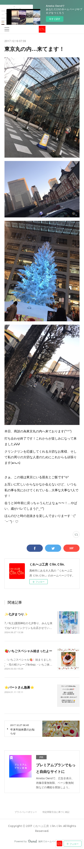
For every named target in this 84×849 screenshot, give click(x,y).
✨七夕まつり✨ (16, 614)
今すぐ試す (54, 18)
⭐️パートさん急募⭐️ (19, 687)
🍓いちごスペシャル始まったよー (28, 650)
